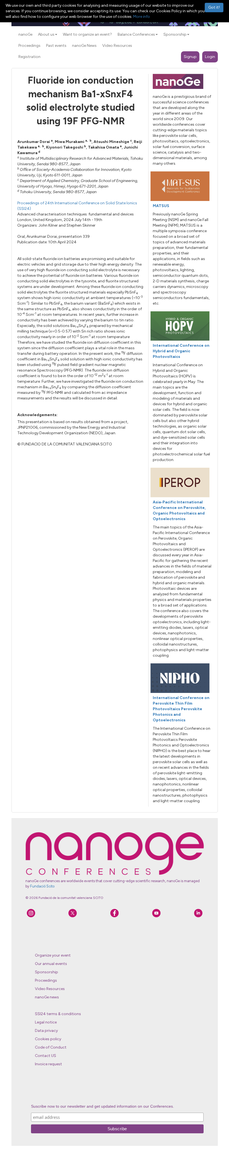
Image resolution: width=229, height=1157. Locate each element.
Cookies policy (48, 1039)
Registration (29, 56)
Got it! (214, 7)
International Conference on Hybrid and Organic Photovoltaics (181, 351)
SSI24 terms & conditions (58, 1014)
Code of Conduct (50, 1047)
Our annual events (51, 963)
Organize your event (53, 955)
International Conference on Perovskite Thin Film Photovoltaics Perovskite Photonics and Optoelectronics (181, 708)
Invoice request (48, 1064)
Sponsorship (46, 972)
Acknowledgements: (37, 415)
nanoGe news (47, 997)
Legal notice (46, 1022)
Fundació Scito (42, 886)
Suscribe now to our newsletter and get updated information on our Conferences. (102, 1106)
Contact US (45, 1055)
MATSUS (161, 205)
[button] (56, 34)
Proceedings (46, 980)
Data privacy (46, 1030)
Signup (190, 56)
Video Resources (50, 988)
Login (210, 56)
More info (141, 16)
